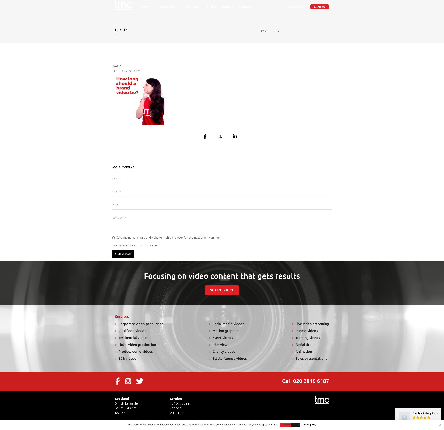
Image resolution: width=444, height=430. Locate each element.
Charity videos (223, 352)
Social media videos (228, 324)
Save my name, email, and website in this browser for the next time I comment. (169, 237)
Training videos (308, 338)
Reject (296, 424)
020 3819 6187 (296, 6)
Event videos (222, 338)
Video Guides (191, 7)
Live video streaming (312, 324)
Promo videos (307, 331)
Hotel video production (137, 345)
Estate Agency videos (229, 358)
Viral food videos (132, 331)
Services (146, 7)
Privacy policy (309, 424)
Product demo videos (135, 352)
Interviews (220, 345)
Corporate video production (141, 324)
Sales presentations (311, 358)
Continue (285, 424)
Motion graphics (225, 331)
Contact (245, 7)
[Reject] (439, 425)
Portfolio (168, 7)
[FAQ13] (205, 136)
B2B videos (127, 358)
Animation (304, 352)
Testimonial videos (133, 338)
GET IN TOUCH (222, 290)
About (225, 7)
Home (264, 31)
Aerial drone (305, 345)
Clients (211, 7)
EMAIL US (319, 7)
